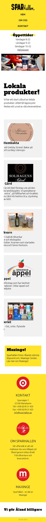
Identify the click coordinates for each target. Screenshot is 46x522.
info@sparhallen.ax (23, 412)
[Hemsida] (23, 8)
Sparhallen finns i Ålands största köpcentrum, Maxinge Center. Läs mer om (23, 358)
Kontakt (23, 26)
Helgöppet (23, 50)
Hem (23, 14)
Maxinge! (16, 349)
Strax (25, 519)
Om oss (23, 20)
